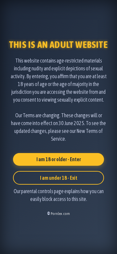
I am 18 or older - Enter (58, 159)
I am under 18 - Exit (58, 178)
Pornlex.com (60, 213)
